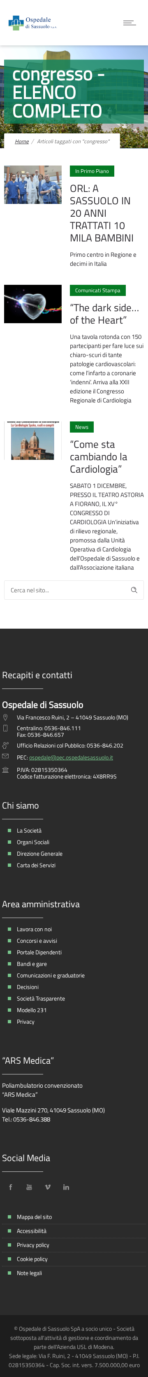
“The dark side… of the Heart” (104, 314)
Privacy (26, 1021)
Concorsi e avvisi (37, 940)
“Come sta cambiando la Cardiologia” (98, 456)
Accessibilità (31, 1230)
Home (22, 141)
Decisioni (28, 986)
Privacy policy (33, 1244)
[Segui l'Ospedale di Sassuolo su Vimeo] (47, 1187)
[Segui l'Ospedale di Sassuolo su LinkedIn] (66, 1187)
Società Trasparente (41, 998)
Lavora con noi (34, 929)
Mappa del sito (34, 1216)
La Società (29, 830)
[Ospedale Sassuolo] (33, 22)
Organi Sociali (33, 842)
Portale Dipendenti (39, 952)
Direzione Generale (39, 853)
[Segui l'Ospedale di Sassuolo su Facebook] (10, 1187)
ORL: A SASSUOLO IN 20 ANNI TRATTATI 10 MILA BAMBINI (102, 213)
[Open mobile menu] (131, 22)
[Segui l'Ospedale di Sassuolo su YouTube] (29, 1187)
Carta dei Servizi (36, 865)
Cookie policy (32, 1258)
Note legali (29, 1272)
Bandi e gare (32, 963)
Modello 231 (32, 1010)
